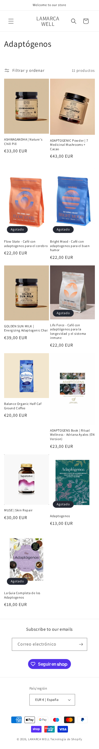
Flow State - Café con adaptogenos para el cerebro (26, 243)
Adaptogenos (60, 516)
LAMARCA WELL (39, 739)
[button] (11, 21)
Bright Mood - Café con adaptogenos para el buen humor (70, 245)
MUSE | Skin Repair (18, 510)
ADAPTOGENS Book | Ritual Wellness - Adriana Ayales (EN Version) (72, 434)
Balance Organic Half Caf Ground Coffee (22, 406)
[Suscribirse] (81, 644)
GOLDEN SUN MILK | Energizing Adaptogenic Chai (26, 328)
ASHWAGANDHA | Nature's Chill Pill (23, 141)
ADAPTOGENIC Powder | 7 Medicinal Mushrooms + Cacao (69, 144)
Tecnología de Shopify (66, 739)
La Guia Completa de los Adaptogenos (22, 595)
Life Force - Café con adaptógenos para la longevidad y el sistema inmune (68, 331)
